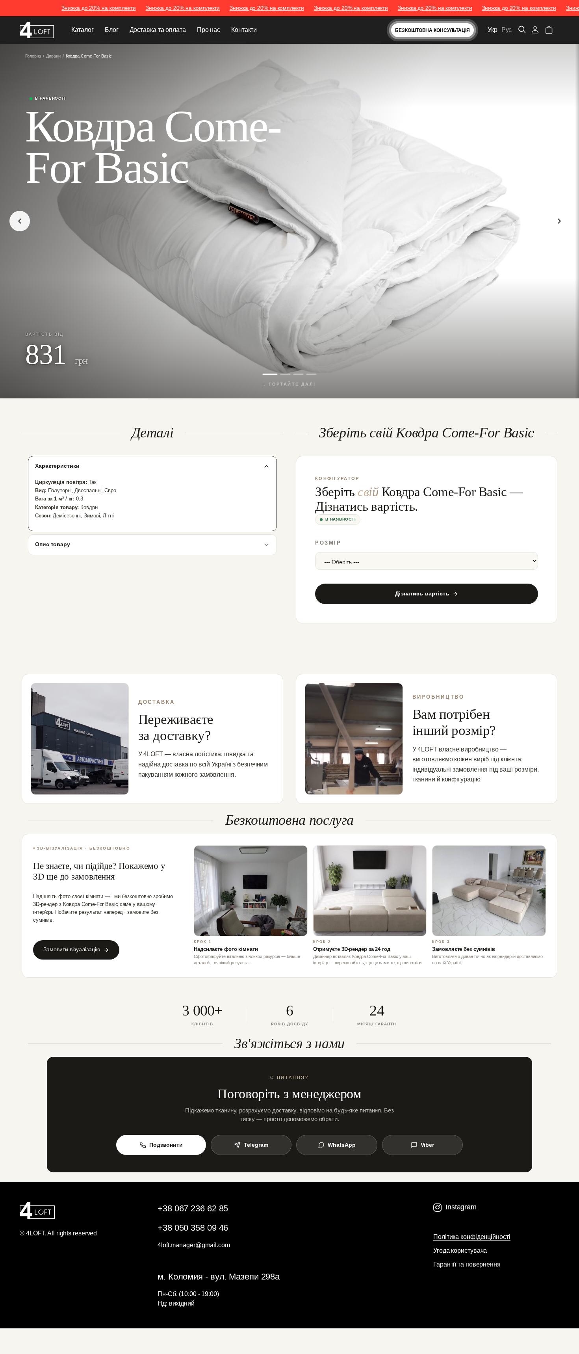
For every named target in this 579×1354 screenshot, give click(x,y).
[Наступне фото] (559, 221)
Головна (33, 56)
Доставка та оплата (158, 29)
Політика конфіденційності (471, 1236)
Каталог (82, 29)
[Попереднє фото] (19, 221)
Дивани (53, 56)
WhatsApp (341, 1145)
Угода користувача (460, 1250)
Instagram (461, 1207)
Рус (506, 29)
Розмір (328, 543)
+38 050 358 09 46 (193, 1228)
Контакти (244, 29)
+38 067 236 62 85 (193, 1208)
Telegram (256, 1145)
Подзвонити (166, 1145)
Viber (427, 1145)
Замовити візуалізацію (71, 949)
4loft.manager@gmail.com (194, 1245)
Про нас (208, 29)
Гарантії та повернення (467, 1264)
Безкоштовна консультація (432, 30)
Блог (112, 29)
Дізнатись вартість (422, 593)
